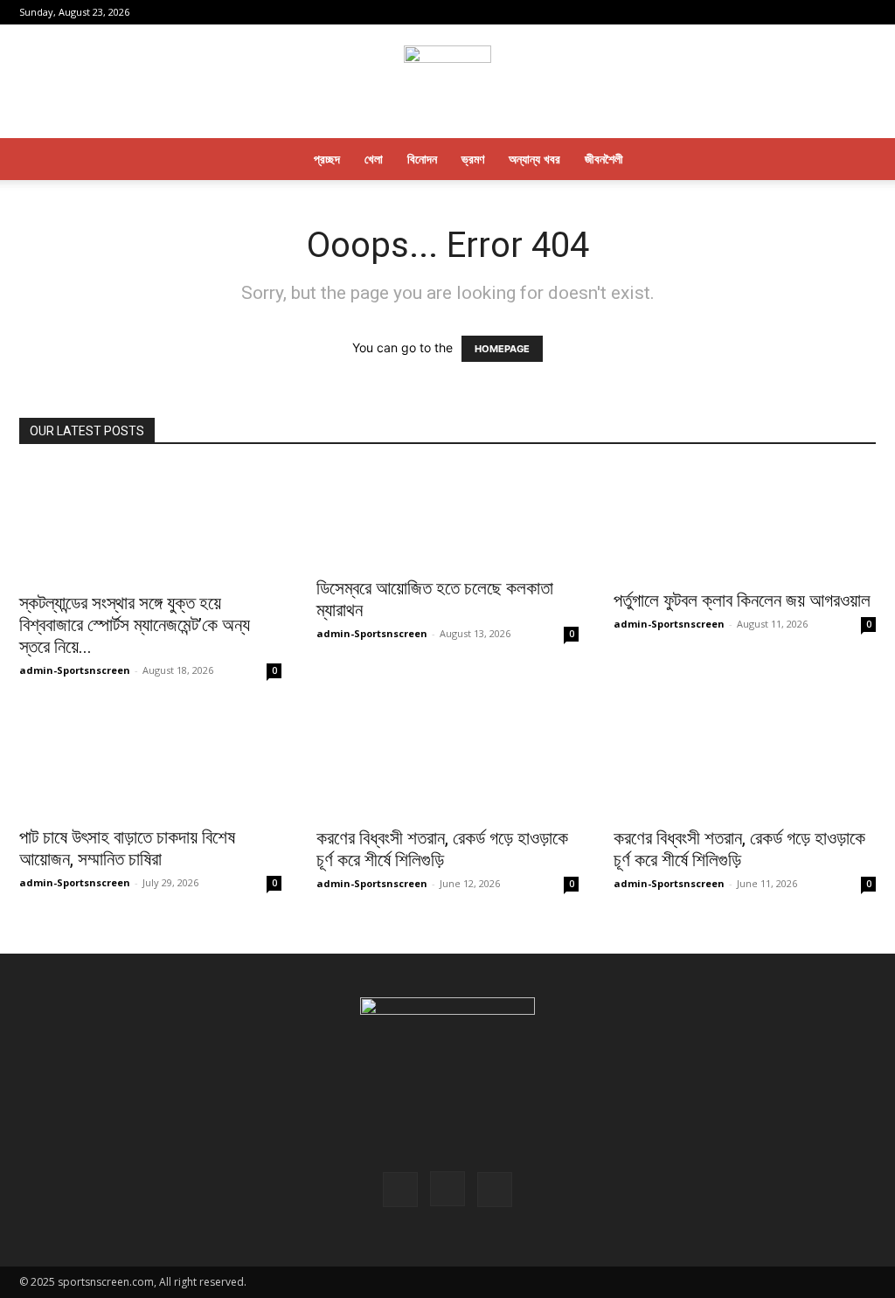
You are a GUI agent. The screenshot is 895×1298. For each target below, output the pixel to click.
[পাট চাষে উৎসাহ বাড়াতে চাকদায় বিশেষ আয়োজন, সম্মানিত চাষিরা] (150, 760)
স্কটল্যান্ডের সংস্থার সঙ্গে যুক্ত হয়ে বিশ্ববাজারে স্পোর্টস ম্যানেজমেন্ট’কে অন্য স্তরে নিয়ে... (134, 625)
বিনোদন (422, 158)
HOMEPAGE (502, 349)
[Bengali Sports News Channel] (447, 82)
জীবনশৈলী (604, 158)
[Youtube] (863, 12)
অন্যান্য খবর (534, 158)
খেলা (373, 158)
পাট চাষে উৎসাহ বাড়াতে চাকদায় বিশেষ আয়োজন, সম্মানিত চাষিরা (127, 848)
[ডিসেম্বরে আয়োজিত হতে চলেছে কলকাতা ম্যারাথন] (447, 516)
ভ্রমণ (472, 158)
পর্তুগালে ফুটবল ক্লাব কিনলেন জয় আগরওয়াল (742, 600)
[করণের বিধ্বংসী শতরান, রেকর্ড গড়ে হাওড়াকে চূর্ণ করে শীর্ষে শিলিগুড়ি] (447, 760)
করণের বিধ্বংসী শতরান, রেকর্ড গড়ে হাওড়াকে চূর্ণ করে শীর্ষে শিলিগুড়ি (442, 849)
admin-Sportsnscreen (74, 670)
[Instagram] (834, 12)
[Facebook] (805, 12)
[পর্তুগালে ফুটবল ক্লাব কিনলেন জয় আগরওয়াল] (745, 523)
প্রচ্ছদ (327, 158)
